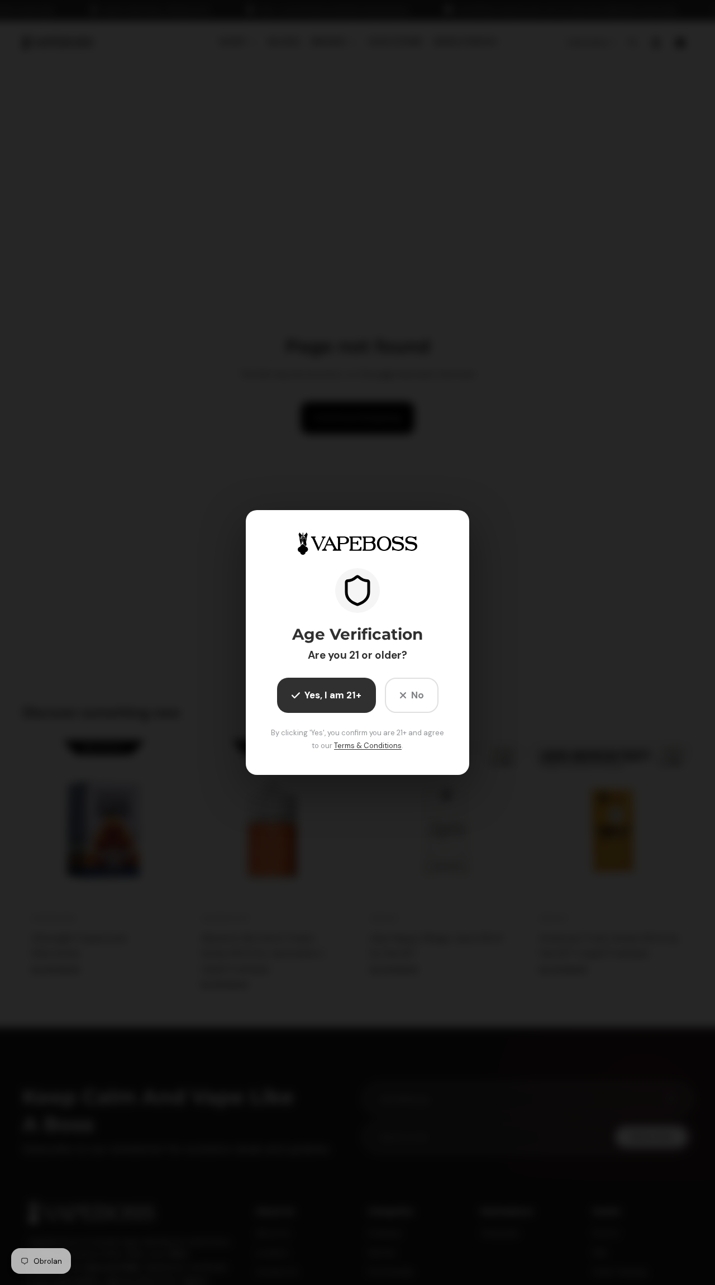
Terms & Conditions (368, 745)
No (417, 695)
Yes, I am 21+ (332, 695)
